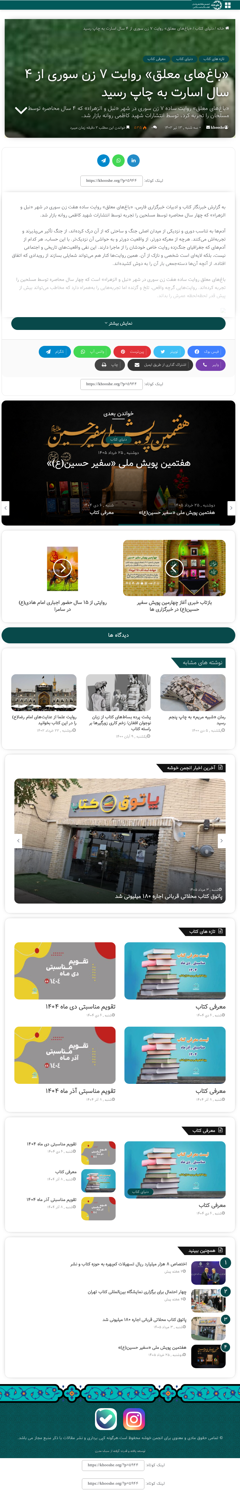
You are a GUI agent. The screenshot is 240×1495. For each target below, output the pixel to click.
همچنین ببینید (201, 1250)
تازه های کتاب (213, 59)
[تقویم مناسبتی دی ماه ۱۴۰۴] (65, 970)
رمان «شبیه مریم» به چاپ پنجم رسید (197, 720)
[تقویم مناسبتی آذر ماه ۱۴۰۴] (65, 1055)
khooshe (217, 128)
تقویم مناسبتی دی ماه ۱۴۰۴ (81, 1007)
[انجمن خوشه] (207, 5)
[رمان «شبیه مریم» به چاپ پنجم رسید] (193, 692)
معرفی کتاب (157, 59)
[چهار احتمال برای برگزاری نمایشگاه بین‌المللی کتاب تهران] (208, 1301)
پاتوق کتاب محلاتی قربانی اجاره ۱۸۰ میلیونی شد (144, 1319)
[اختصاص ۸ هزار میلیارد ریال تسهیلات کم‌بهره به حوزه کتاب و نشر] (208, 1273)
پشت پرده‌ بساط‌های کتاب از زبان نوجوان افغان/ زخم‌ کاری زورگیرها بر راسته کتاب (120, 723)
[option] (118, 463)
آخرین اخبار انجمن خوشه (191, 768)
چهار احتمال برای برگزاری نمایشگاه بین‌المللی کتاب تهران (137, 1291)
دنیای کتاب (204, 28)
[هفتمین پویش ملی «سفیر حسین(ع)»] (208, 1356)
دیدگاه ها (118, 635)
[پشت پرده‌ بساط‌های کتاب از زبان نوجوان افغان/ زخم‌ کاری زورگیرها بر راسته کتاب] (118, 692)
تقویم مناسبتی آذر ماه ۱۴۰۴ (81, 1091)
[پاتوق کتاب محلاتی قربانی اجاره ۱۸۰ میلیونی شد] (208, 1328)
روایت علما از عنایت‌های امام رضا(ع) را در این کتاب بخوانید (44, 720)
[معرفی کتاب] (175, 970)
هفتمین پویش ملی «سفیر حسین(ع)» (179, 896)
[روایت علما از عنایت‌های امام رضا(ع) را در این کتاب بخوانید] (44, 692)
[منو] (227, 7)
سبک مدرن (102, 1451)
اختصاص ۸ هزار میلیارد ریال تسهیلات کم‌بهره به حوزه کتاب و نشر (128, 1264)
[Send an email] (208, 128)
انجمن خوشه (152, 1438)
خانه (221, 28)
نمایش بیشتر (120, 323)
